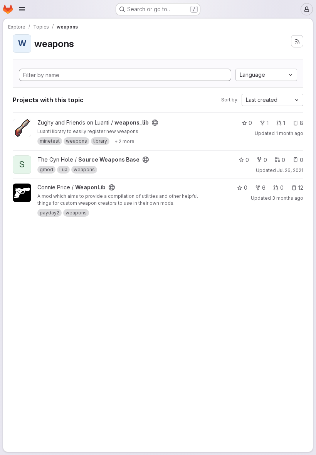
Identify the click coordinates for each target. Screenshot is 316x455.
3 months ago (287, 198)
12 (300, 187)
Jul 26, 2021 (290, 170)
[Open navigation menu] (22, 9)
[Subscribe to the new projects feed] (297, 41)
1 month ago (289, 133)
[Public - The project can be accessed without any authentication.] (155, 123)
